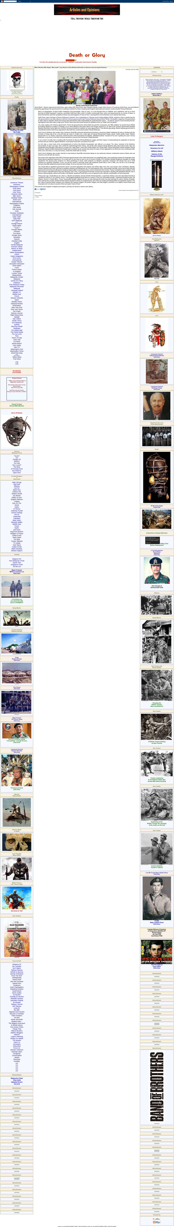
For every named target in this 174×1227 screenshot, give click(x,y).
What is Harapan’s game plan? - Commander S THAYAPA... (159, 79)
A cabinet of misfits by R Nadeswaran (158, 89)
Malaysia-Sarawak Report (17, 289)
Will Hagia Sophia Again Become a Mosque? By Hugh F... (158, 82)
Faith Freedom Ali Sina (17, 228)
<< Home (37, 196)
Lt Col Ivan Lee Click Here (18, 572)
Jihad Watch (39, 107)
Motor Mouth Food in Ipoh (17, 456)
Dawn (16, 222)
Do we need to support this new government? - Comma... (158, 86)
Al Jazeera (116, 120)
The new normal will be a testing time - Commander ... (158, 84)
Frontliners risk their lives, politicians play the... (158, 87)
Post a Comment (38, 195)
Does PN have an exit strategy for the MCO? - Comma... (158, 80)
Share (38, 189)
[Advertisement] (87, 34)
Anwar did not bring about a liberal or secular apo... (159, 88)
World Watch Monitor (17, 355)
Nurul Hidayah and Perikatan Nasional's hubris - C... (158, 81)
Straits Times (16, 321)
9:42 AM (136, 190)
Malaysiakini (16, 275)
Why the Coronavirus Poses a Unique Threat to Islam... (158, 83)
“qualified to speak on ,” (52, 177)
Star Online (17, 319)
